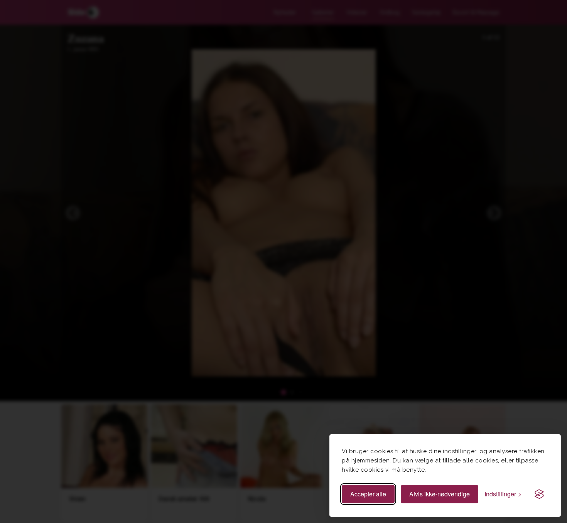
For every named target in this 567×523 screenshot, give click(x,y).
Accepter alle (368, 493)
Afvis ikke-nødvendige (439, 493)
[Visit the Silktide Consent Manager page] (539, 494)
